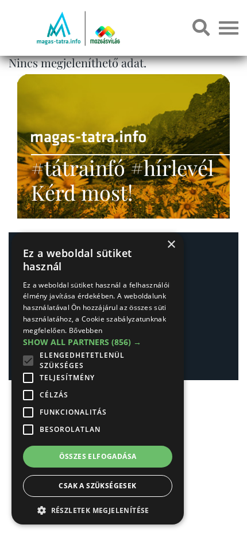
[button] (97, 508)
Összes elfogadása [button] (98, 456)
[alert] (97, 378)
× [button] (171, 244)
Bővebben (85, 330)
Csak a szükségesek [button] (97, 486)
